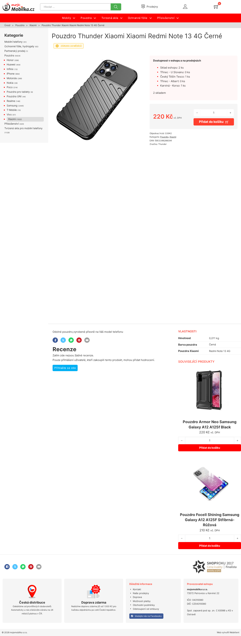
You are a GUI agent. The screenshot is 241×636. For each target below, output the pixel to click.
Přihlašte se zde (65, 368)
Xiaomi (33, 25)
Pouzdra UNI (14, 96)
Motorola (12, 78)
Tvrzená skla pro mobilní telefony (23, 128)
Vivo (9, 114)
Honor (10, 60)
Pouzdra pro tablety (18, 91)
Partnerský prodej (14, 50)
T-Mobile (12, 109)
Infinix (10, 68)
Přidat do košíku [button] (209, 447)
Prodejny (152, 6)
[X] (63, 340)
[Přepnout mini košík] (216, 6)
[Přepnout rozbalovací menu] (74, 18)
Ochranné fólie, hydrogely (19, 46)
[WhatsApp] (71, 340)
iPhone (10, 73)
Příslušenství (11, 123)
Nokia (10, 82)
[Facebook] (55, 340)
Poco (10, 87)
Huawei (11, 64)
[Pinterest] (79, 340)
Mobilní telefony (13, 41)
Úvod (7, 25)
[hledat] (116, 6)
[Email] (87, 340)
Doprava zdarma (93, 602)
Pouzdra (19, 25)
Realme (11, 100)
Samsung (12, 105)
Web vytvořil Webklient (228, 632)
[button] (134, 55)
